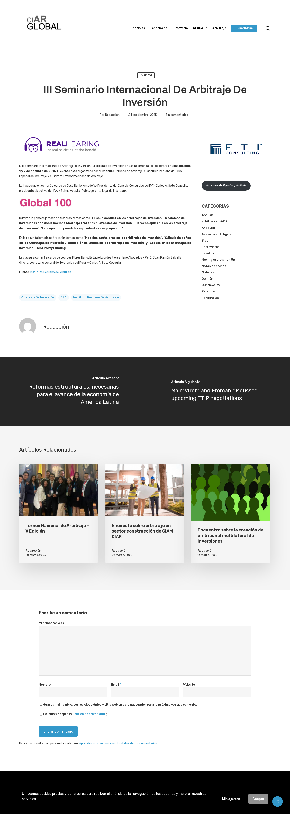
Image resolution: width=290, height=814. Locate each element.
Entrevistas (211, 247)
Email (116, 685)
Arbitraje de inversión (37, 297)
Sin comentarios (177, 115)
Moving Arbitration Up (218, 260)
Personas (209, 291)
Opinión (207, 279)
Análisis (208, 215)
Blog (205, 240)
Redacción (112, 115)
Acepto (258, 799)
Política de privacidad (88, 714)
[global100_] (45, 210)
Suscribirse (244, 28)
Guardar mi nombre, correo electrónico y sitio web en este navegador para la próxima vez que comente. (120, 704)
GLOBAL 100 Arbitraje (209, 28)
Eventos (145, 75)
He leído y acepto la (75, 714)
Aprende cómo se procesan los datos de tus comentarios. (118, 743)
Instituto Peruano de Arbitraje (50, 272)
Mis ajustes (231, 799)
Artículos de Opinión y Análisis (226, 185)
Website (189, 685)
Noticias (138, 28)
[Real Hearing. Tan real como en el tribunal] (61, 156)
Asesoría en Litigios (216, 234)
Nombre (45, 685)
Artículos (209, 228)
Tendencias (158, 28)
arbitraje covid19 (214, 221)
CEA (64, 297)
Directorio (180, 28)
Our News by (211, 285)
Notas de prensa (214, 266)
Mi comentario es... (53, 623)
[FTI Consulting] (236, 165)
